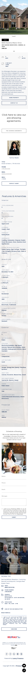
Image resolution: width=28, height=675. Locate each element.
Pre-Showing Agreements (14, 130)
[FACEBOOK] (6, 654)
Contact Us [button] (14, 103)
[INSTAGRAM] (10, 654)
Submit (14, 517)
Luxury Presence (18, 658)
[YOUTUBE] (17, 654)
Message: (4, 496)
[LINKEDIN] (14, 654)
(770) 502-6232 (6, 168)
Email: (3, 489)
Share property (14, 97)
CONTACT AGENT (14, 183)
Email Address (5, 612)
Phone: (4, 483)
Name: (4, 476)
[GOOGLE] (21, 654)
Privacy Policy (20, 514)
